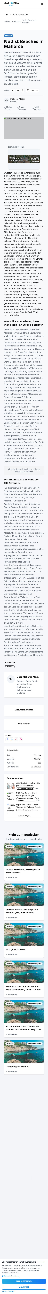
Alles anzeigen (24, 815)
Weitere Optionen (8, 1292)
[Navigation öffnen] (42, 4)
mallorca (15, 21)
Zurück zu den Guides (19, 14)
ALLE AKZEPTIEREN (24, 1281)
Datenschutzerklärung (11, 1276)
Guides (7, 21)
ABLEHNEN (24, 1287)
